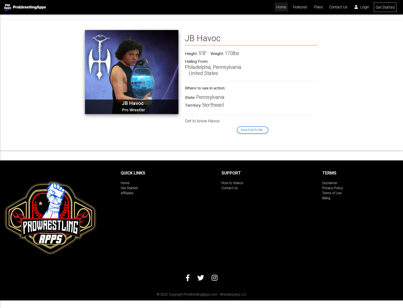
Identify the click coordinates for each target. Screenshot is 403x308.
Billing (326, 198)
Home (282, 7)
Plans (318, 7)
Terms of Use (332, 193)
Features (300, 7)
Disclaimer (329, 183)
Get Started (385, 7)
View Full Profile (252, 130)
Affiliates (127, 193)
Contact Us (338, 7)
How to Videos (232, 183)
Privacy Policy (332, 188)
